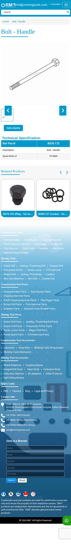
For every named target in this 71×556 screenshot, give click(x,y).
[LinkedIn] (18, 494)
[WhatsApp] (66, 520)
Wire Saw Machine (14, 278)
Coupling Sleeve (34, 365)
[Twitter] (11, 494)
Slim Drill (32, 278)
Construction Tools (11, 232)
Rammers (58, 248)
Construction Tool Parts (14, 284)
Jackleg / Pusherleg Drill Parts (42, 321)
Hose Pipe (24, 347)
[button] (11, 480)
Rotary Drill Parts (13, 304)
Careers (16, 391)
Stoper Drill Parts (13, 326)
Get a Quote (13, 128)
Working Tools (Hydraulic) (17, 352)
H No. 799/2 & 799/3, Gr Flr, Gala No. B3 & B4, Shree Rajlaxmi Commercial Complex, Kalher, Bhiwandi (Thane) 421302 (37, 407)
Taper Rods (33, 369)
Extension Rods (52, 369)
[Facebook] (3, 494)
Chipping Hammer (52, 240)
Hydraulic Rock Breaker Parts (39, 308)
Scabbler (44, 248)
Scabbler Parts (12, 308)
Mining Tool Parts (11, 314)
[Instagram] (33, 494)
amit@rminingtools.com (30, 5)
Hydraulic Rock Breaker (16, 252)
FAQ (6, 391)
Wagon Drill (10, 274)
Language (55, 4)
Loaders (50, 274)
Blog (27, 391)
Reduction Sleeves (14, 373)
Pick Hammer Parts (36, 304)
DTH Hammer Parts (38, 334)
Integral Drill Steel (13, 369)
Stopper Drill (56, 265)
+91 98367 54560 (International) (21, 420)
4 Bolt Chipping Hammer (17, 244)
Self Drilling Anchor (14, 377)
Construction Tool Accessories (18, 340)
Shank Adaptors (12, 365)
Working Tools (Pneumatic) (48, 347)
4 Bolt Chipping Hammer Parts (20, 300)
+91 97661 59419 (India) (18, 415)
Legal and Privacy (43, 391)
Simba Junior (34, 270)
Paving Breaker (12, 240)
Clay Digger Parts (50, 300)
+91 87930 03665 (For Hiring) (20, 425)
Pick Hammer (11, 248)
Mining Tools (8, 258)
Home (6, 21)
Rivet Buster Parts (40, 291)
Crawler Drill (48, 278)
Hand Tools (29, 248)
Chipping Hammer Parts (17, 295)
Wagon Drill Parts (38, 330)
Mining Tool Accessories (14, 357)
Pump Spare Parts (14, 334)
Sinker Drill (9, 265)
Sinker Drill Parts (12, 321)
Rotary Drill (57, 244)
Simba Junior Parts (14, 330)
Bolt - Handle (18, 21)
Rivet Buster (31, 240)
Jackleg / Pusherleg (31, 274)
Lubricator (9, 347)
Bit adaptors (34, 373)
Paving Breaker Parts (15, 291)
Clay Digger (40, 244)
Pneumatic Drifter (13, 270)
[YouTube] (25, 494)
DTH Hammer (53, 270)
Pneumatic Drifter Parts (39, 326)
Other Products (54, 373)
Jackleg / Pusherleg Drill (32, 265)
